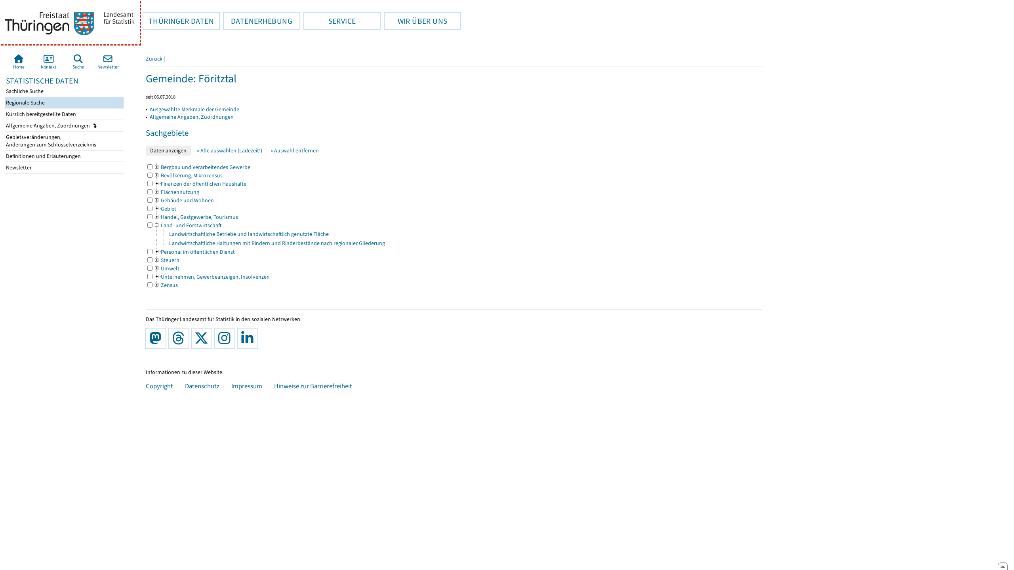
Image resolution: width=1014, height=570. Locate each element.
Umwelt (166, 268)
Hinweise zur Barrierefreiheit (313, 386)
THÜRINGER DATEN (178, 21)
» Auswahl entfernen (295, 150)
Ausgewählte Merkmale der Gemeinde (194, 109)
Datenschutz (202, 386)
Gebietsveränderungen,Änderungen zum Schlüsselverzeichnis (50, 140)
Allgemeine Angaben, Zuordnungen (48, 125)
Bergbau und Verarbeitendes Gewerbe (202, 167)
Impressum (246, 386)
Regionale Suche (25, 102)
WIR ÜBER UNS (415, 21)
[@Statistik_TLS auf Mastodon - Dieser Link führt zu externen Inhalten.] (157, 338)
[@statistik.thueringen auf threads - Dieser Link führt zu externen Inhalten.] (180, 338)
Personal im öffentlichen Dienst (194, 252)
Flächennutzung (176, 192)
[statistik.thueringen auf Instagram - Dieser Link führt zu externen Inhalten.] (226, 338)
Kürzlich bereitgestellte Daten (40, 114)
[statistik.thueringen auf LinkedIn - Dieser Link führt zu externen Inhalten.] (249, 338)
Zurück (154, 59)
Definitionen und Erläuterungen (43, 156)
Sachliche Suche (24, 91)
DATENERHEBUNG (257, 21)
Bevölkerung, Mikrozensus (188, 175)
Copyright (159, 386)
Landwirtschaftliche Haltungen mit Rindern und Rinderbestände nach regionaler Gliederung (277, 243)
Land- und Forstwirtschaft (187, 225)
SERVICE (329, 21)
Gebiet (165, 209)
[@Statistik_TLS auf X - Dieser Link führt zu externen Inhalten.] (203, 338)
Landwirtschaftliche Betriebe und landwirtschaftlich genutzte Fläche (249, 234)
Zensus (166, 285)
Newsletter (18, 167)
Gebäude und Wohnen (184, 200)
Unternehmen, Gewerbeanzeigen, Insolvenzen (212, 277)
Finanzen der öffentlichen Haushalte (200, 184)
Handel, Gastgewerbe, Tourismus (196, 217)
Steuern (166, 260)
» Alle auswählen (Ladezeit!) (229, 150)
